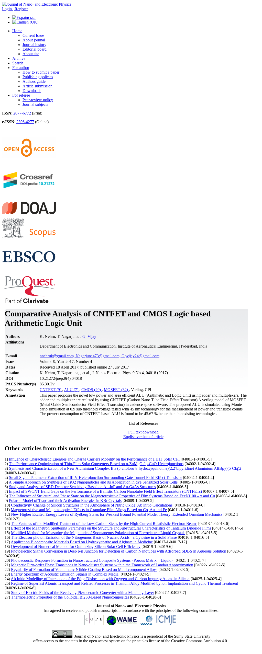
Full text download (143, 432)
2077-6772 (22, 113)
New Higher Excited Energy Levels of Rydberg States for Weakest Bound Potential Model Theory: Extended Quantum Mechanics (116, 514)
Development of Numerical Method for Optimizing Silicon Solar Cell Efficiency (75, 546)
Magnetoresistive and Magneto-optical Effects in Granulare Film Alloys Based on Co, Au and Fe (89, 510)
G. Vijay (89, 336)
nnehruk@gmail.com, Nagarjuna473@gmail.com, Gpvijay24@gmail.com (99, 356)
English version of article (143, 436)
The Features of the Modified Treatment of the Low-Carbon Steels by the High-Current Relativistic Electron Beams (104, 523)
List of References (143, 423)
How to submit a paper (41, 72)
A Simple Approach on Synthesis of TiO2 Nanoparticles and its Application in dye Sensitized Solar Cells (93, 482)
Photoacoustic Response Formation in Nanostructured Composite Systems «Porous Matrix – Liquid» (92, 560)
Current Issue (33, 35)
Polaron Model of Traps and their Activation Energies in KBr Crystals (65, 500)
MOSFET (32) (116, 389)
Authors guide (34, 81)
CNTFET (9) (51, 389)
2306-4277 (25, 122)
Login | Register (15, 9)
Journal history (34, 44)
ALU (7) (71, 389)
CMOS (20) (91, 389)
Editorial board (35, 49)
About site (31, 54)
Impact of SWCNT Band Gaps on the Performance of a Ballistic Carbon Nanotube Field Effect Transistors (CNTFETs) (105, 491)
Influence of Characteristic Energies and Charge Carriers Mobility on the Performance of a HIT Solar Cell (94, 459)
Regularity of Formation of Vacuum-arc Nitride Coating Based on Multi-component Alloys (84, 569)
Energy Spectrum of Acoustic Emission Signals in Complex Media (64, 574)
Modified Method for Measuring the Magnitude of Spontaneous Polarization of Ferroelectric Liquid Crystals (98, 533)
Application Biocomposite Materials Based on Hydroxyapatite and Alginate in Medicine (82, 542)
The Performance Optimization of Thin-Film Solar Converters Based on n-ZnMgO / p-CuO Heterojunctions (96, 464)
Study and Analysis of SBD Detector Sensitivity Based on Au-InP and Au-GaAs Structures (82, 487)
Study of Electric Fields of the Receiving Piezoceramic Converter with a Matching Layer (82, 592)
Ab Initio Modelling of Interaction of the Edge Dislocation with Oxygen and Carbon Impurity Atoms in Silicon (100, 579)
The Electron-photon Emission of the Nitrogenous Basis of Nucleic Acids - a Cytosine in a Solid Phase (94, 537)
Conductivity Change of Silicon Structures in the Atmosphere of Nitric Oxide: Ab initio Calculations (91, 505)
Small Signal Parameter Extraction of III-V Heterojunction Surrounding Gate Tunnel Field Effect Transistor (95, 477)
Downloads (32, 90)
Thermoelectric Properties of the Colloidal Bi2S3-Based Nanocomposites (70, 597)
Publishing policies (38, 77)
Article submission (37, 86)
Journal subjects (35, 104)
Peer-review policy (38, 100)
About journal (34, 40)
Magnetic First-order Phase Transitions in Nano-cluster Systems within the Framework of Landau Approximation (102, 565)
